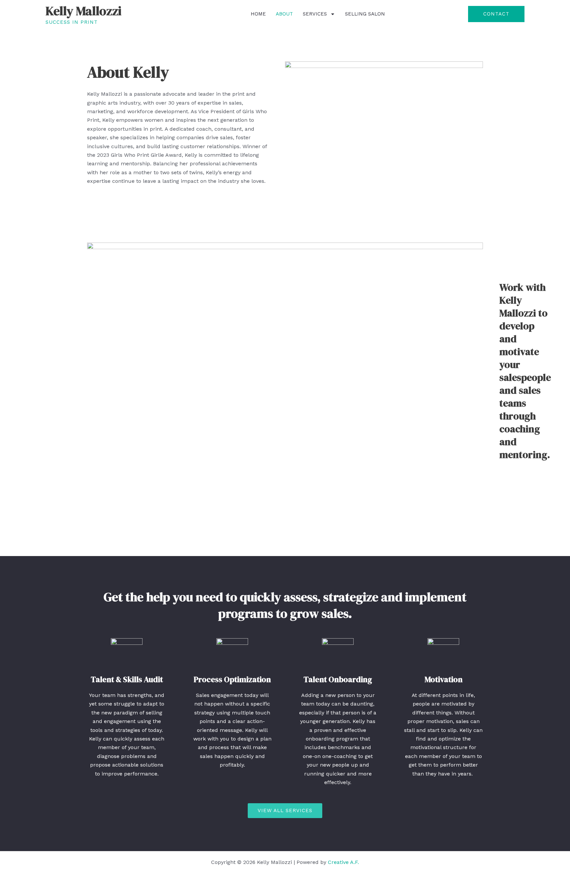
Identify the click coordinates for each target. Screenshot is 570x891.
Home (258, 14)
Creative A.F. (343, 862)
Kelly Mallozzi (83, 10)
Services (315, 14)
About (284, 14)
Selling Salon (365, 14)
